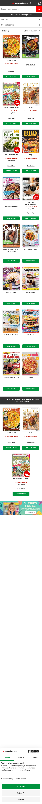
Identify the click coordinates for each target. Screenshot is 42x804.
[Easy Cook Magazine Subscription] (30, 363)
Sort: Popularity (31, 31)
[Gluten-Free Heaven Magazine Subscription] (11, 321)
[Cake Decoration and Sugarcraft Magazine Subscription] (11, 236)
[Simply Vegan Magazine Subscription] (11, 278)
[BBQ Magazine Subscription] (30, 141)
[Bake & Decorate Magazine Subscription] (11, 188)
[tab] (21, 19)
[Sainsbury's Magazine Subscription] (30, 46)
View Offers (11, 71)
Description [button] (6, 19)
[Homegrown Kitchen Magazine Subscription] (11, 363)
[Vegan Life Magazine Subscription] (30, 321)
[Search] (39, 9)
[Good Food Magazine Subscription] (11, 46)
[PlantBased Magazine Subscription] (30, 278)
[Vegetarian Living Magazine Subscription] (30, 236)
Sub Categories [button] (7, 25)
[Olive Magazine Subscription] (30, 94)
